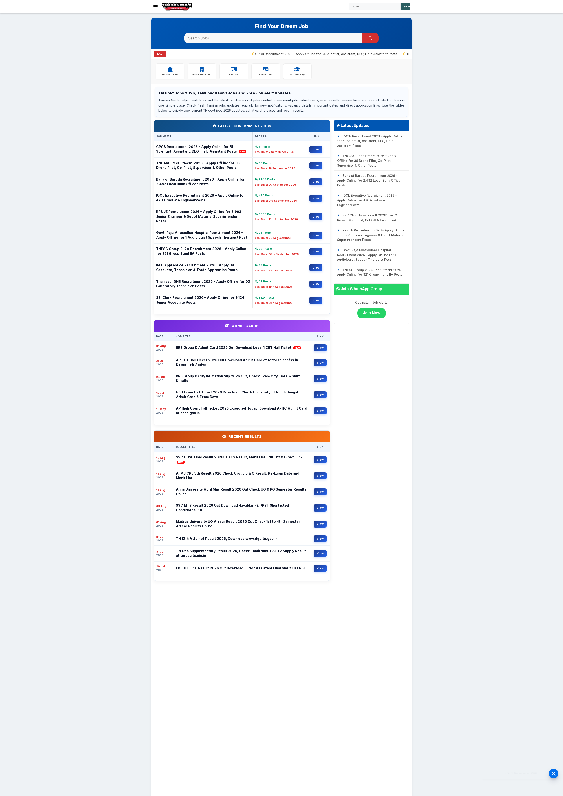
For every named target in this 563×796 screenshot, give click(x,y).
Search (409, 6)
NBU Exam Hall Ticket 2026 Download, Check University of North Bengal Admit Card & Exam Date (237, 394)
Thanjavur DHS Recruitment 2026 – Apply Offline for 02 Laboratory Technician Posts (203, 283)
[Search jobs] (370, 38)
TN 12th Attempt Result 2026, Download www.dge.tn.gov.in (226, 539)
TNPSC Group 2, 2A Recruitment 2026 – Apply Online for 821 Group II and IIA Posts (201, 251)
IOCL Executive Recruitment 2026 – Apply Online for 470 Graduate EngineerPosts (200, 197)
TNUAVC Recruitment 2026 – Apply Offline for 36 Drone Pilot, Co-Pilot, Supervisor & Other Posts (198, 165)
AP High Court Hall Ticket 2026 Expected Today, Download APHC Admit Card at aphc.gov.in (241, 410)
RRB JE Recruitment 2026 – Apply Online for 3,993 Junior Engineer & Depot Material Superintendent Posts (198, 216)
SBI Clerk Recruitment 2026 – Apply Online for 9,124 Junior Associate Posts (200, 299)
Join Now (371, 313)
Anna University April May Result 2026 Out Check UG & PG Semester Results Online (241, 491)
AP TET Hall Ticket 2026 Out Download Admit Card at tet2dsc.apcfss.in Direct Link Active (237, 362)
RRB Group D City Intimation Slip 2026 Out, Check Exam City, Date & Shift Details (238, 378)
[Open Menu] (155, 6)
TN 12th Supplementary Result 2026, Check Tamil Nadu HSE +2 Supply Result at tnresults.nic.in (241, 553)
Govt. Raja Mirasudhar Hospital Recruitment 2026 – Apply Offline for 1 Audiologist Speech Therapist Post (201, 235)
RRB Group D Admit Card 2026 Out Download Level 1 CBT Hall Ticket (238, 347)
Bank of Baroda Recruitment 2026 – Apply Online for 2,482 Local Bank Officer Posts (200, 181)
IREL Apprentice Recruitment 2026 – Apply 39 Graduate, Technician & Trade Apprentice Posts (197, 267)
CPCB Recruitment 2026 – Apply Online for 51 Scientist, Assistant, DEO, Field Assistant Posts (297, 54)
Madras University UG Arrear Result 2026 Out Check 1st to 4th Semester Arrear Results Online (238, 523)
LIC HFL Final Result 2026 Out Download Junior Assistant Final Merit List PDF (241, 568)
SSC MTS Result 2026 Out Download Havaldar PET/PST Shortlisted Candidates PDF (232, 507)
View (316, 149)
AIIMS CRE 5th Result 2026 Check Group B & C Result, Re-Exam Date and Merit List (237, 475)
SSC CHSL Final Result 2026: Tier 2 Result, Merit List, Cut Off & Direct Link (239, 459)
